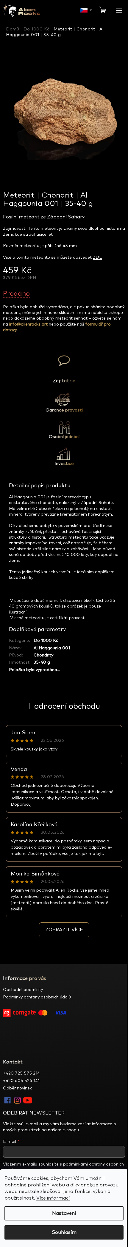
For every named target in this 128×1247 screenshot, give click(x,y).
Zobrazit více (64, 929)
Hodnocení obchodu (64, 706)
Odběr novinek (17, 1088)
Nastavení (64, 1213)
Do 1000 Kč (46, 641)
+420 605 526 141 (21, 1081)
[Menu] (119, 10)
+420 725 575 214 (21, 1073)
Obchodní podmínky (23, 990)
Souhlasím (64, 1232)
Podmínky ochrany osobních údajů (37, 997)
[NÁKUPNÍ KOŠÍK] (105, 9)
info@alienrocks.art (28, 324)
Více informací (53, 1198)
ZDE (97, 257)
